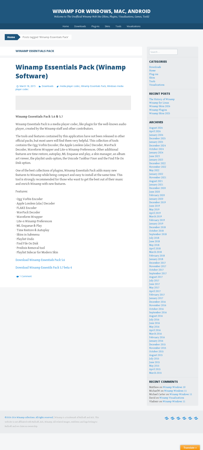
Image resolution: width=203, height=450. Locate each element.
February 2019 (157, 220)
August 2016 (156, 316)
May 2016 (154, 326)
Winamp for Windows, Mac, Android (101, 11)
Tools (118, 26)
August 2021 (156, 181)
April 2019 (155, 213)
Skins (107, 26)
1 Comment (26, 276)
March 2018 (155, 252)
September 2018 (158, 234)
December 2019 (157, 202)
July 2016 (154, 319)
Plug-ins (95, 26)
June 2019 (154, 205)
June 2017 (154, 284)
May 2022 (154, 170)
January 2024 (156, 152)
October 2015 (156, 351)
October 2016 (156, 309)
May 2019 (154, 209)
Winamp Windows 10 (174, 387)
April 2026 (155, 131)
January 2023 (156, 159)
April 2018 (155, 248)
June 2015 (154, 362)
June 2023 (154, 156)
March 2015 (155, 372)
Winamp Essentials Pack (93, 86)
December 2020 (157, 188)
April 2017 (155, 291)
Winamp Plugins (158, 110)
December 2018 (157, 227)
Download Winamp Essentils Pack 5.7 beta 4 (44, 267)
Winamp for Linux (159, 102)
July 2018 (154, 238)
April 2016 (155, 330)
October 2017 (156, 269)
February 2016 (157, 337)
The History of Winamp (162, 99)
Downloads (80, 26)
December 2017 (157, 262)
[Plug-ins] (178, 418)
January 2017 (156, 298)
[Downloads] (172, 418)
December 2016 (157, 301)
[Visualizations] (196, 418)
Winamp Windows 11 (175, 390)
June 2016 (154, 323)
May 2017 (154, 287)
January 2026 (156, 135)
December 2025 (157, 138)
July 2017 (154, 280)
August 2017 (156, 277)
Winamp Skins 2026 (159, 106)
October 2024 (156, 149)
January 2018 (156, 259)
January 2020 (156, 198)
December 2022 (157, 163)
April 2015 (155, 369)
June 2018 (154, 241)
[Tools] (190, 418)
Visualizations (134, 26)
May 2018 (154, 245)
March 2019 (155, 216)
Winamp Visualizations (171, 397)
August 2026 (156, 127)
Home (65, 26)
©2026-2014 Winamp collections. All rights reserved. (29, 417)
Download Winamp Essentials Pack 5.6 (40, 260)
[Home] (166, 418)
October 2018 (156, 230)
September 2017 (158, 273)
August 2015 (156, 355)
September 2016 (158, 312)
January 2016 (156, 340)
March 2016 (155, 333)
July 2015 (154, 358)
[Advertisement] (73, 103)
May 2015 (154, 365)
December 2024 (157, 145)
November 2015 (157, 348)
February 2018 (157, 255)
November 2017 (157, 266)
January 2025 (156, 142)
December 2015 (157, 344)
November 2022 (157, 166)
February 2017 (157, 294)
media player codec (70, 86)
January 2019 (156, 223)
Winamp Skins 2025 (159, 113)
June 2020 (154, 191)
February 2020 (157, 195)
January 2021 (156, 184)
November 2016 (157, 305)
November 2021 (157, 177)
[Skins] (184, 418)
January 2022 (156, 174)
